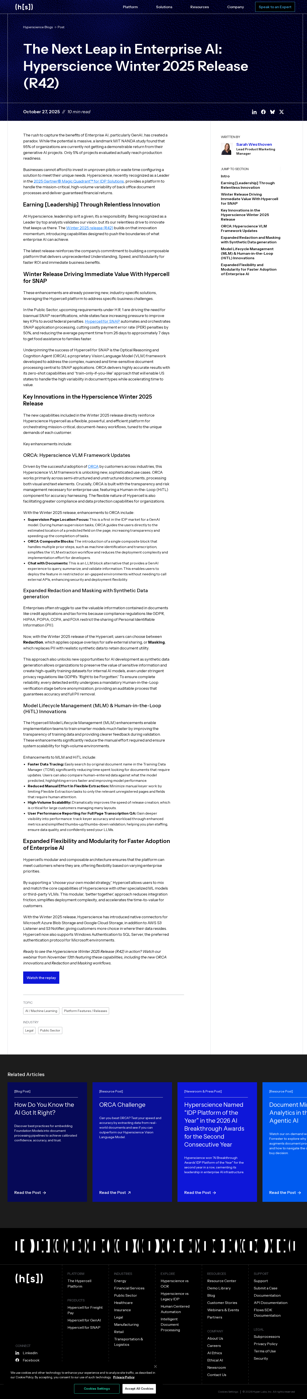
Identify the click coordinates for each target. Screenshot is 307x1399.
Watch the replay (41, 977)
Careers (214, 1345)
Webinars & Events (223, 1310)
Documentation (267, 1295)
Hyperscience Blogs (38, 27)
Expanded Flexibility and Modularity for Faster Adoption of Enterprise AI (249, 269)
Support (261, 1280)
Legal (29, 1030)
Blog (211, 1295)
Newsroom (216, 1367)
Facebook (31, 1360)
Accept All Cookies (139, 1388)
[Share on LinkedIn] (254, 111)
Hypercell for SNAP (102, 321)
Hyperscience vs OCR (175, 1283)
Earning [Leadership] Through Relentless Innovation (248, 185)
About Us (215, 1338)
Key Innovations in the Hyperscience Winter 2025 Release (245, 214)
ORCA (93, 466)
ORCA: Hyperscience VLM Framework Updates (244, 228)
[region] (83, 1379)
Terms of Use (265, 1351)
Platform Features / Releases (85, 1011)
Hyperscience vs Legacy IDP (175, 1296)
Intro (225, 176)
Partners (214, 1317)
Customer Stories (222, 1302)
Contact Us (216, 1374)
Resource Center (221, 1280)
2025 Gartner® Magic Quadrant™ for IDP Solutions (79, 181)
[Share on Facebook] (263, 111)
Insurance (122, 1310)
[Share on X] (281, 111)
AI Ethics (214, 1353)
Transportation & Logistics (128, 1342)
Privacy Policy (265, 1343)
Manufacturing (126, 1324)
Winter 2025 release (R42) (89, 228)
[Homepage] (24, 7)
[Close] (155, 1366)
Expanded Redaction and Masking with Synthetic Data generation (250, 239)
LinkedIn (30, 1353)
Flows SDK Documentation (267, 1313)
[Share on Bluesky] (272, 111)
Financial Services (129, 1288)
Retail (119, 1331)
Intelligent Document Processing (170, 1324)
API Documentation (270, 1302)
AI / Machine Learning (41, 1011)
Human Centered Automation (175, 1309)
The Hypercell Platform (79, 1283)
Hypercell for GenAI (84, 1320)
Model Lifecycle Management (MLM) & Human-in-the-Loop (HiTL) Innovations (247, 253)
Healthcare (123, 1302)
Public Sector (50, 1030)
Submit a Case (265, 1288)
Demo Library (219, 1288)
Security (261, 1358)
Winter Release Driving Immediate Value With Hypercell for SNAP (249, 199)
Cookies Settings (228, 1391)
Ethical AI (215, 1360)
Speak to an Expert (275, 7)
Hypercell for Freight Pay (85, 1310)
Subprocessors (267, 1336)
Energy (120, 1280)
